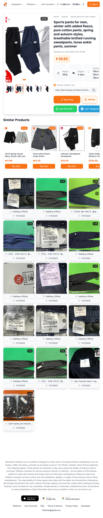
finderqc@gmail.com (51, 510)
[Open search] (57, 4)
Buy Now (16, 166)
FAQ (42, 506)
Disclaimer (85, 506)
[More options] (83, 4)
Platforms (31, 4)
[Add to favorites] (9, 19)
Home (56, 16)
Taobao (64, 16)
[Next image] (31, 193)
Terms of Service (54, 506)
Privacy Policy (72, 506)
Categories (16, 4)
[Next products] (97, 147)
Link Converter (47, 4)
